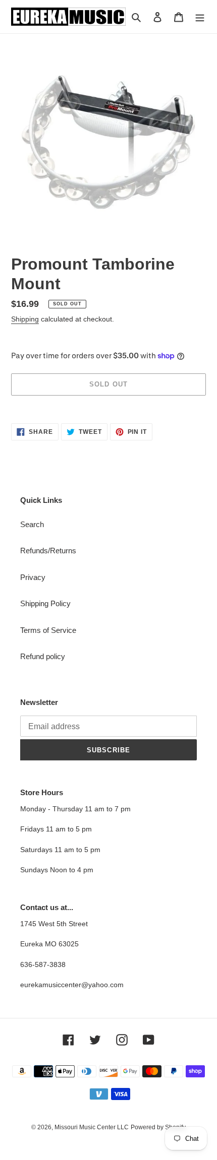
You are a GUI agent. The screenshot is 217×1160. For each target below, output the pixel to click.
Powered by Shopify (158, 1127)
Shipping (25, 319)
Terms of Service (48, 630)
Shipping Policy (45, 603)
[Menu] (199, 17)
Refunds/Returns (48, 550)
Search (32, 524)
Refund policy (42, 656)
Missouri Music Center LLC (92, 1127)
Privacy (32, 577)
